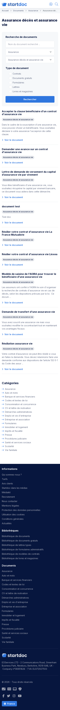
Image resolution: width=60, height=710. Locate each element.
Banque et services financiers (20, 396)
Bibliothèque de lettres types (16, 545)
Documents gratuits (22, 78)
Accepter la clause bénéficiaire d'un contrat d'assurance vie (29, 113)
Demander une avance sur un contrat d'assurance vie (25, 151)
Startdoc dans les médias (14, 488)
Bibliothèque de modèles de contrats (21, 554)
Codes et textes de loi (16, 400)
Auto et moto (11, 392)
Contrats (17, 73)
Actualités (7, 523)
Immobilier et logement (16, 427)
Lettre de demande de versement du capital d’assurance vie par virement (29, 173)
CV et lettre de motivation (18, 408)
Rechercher (30, 99)
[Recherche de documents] (56, 4)
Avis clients (7, 483)
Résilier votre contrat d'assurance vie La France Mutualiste (27, 233)
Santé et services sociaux (18, 442)
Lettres (16, 87)
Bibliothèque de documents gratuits (20, 540)
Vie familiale (11, 450)
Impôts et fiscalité (13, 431)
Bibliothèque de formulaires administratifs (23, 549)
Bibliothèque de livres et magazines (20, 558)
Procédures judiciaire (16, 438)
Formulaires (18, 82)
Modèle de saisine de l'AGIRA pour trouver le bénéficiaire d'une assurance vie (29, 275)
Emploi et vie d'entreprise (18, 415)
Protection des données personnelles (21, 510)
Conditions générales (13, 519)
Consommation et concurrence (20, 404)
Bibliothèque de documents (16, 536)
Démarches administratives (18, 412)
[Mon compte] (50, 4)
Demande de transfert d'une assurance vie (28, 311)
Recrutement (8, 496)
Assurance (10, 389)
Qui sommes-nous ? (12, 474)
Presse (8, 434)
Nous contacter (9, 501)
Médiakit (6, 492)
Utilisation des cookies (13, 514)
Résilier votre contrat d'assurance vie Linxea (29, 254)
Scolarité (9, 446)
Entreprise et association (17, 419)
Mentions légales (10, 505)
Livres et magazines (23, 91)
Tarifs (5, 479)
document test (11, 206)
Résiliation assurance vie (17, 343)
